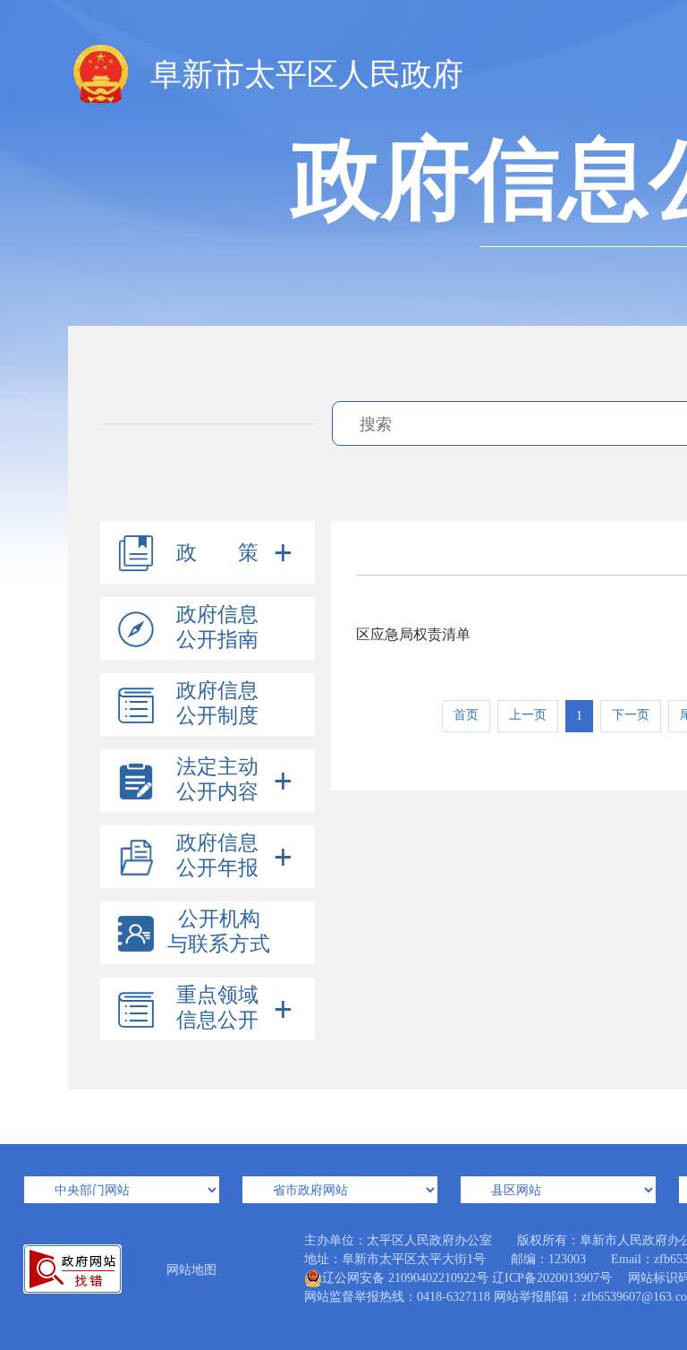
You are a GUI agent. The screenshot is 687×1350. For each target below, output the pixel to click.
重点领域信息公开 (217, 1007)
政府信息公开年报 (217, 855)
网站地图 (191, 1270)
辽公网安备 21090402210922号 (405, 1278)
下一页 (630, 715)
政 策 (217, 553)
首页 (466, 715)
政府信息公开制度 (217, 703)
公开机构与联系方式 (218, 931)
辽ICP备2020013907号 (552, 1278)
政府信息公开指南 (217, 627)
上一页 (528, 715)
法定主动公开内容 (217, 779)
